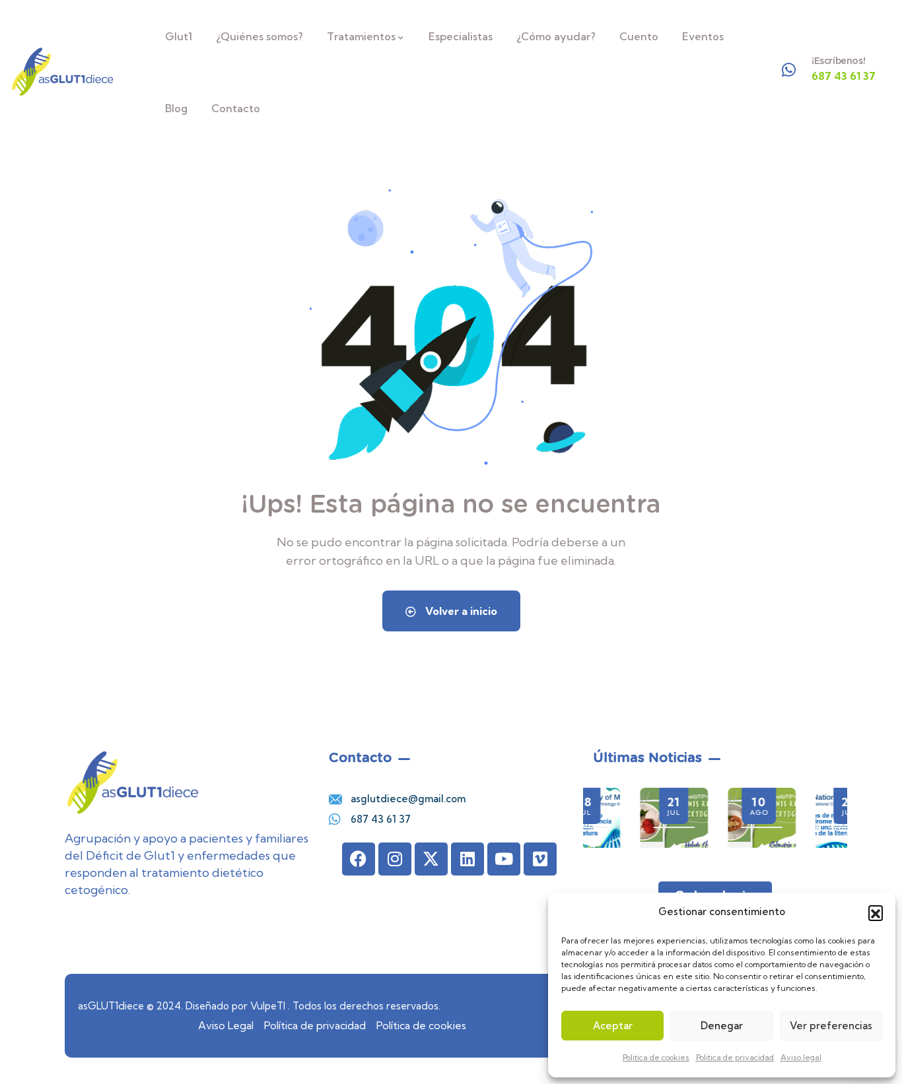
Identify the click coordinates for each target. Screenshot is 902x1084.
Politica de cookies (656, 1057)
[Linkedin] (467, 859)
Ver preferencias (831, 1025)
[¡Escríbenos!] (789, 70)
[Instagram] (394, 859)
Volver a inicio (460, 611)
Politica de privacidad (735, 1057)
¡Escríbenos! (838, 60)
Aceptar (613, 1025)
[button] (875, 912)
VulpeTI (267, 1006)
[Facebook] (358, 859)
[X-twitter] (431, 859)
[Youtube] (503, 859)
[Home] (63, 72)
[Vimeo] (540, 859)
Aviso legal (801, 1057)
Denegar (722, 1025)
